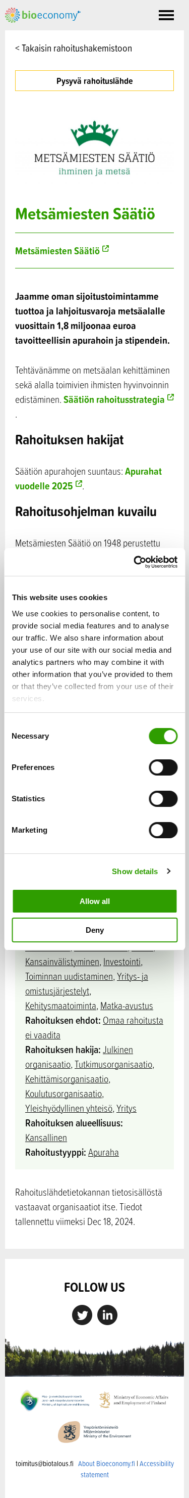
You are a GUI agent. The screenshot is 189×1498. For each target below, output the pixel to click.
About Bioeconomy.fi (106, 1463)
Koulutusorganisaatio (63, 1093)
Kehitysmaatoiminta (60, 1005)
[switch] (163, 767)
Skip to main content (40, 33)
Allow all (95, 901)
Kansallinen (46, 1137)
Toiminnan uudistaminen (69, 976)
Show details (135, 871)
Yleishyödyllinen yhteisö (68, 1108)
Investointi (122, 961)
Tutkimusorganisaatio (113, 1064)
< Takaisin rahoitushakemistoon (73, 48)
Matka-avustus (126, 1005)
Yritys (126, 1108)
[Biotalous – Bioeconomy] (43, 14)
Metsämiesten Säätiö (57, 250)
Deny (95, 930)
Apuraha (103, 1152)
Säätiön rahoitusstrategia (114, 399)
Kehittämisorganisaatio (66, 1078)
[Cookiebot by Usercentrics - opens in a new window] (134, 562)
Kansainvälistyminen (62, 961)
